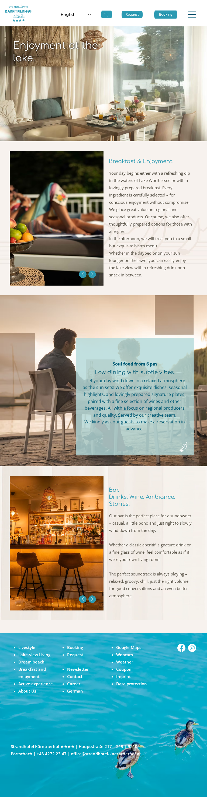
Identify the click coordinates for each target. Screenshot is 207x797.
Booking (75, 647)
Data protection (131, 683)
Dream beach (31, 662)
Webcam (124, 654)
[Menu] (192, 14)
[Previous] (83, 274)
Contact (74, 676)
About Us (27, 691)
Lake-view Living (34, 654)
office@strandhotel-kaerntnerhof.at (106, 753)
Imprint (123, 676)
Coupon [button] (124, 669)
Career (73, 683)
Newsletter (78, 669)
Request (75, 654)
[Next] (92, 274)
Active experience (35, 683)
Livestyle (26, 647)
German (75, 691)
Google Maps (128, 647)
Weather (124, 662)
